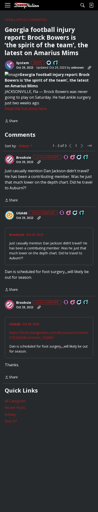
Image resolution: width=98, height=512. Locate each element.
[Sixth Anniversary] (69, 213)
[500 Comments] (79, 157)
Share (11, 121)
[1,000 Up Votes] (86, 157)
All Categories (15, 401)
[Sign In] (91, 5)
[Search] (82, 5)
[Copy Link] (89, 68)
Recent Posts (15, 407)
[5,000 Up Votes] (82, 213)
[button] (9, 65)
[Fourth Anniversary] (73, 157)
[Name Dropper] (66, 157)
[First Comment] (49, 63)
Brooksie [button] (23, 157)
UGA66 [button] (21, 213)
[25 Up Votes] (56, 63)
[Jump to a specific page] (89, 146)
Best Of (11, 421)
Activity (10, 414)
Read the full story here (26, 108)
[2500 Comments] (75, 213)
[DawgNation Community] (26, 5)
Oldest (24, 146)
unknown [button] (77, 68)
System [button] (22, 63)
